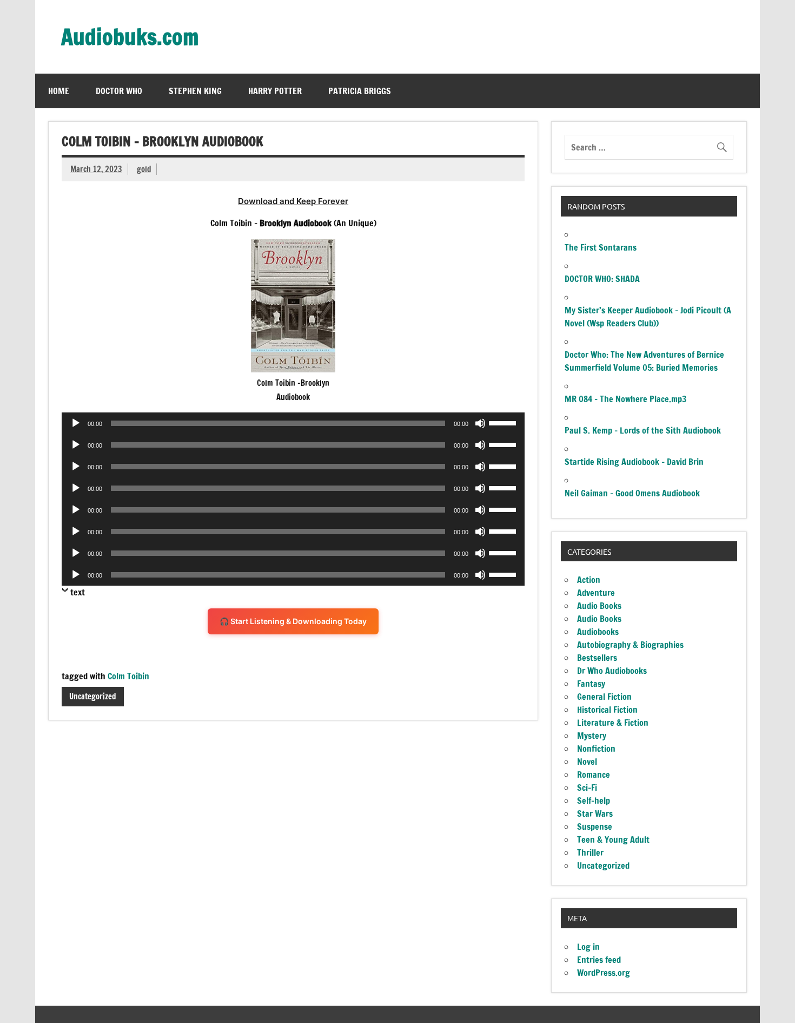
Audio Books (599, 606)
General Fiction (604, 697)
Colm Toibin (128, 676)
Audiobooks (598, 632)
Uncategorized (92, 696)
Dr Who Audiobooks (612, 671)
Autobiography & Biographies (630, 645)
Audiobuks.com (129, 36)
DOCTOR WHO (119, 91)
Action (588, 580)
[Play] (75, 423)
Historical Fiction (607, 710)
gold (144, 169)
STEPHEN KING (195, 91)
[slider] (504, 422)
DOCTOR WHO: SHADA (602, 279)
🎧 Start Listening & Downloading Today (293, 621)
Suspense (594, 826)
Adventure (596, 593)
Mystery (591, 736)
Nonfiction (596, 749)
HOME (58, 91)
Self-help (593, 800)
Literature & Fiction (612, 723)
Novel (587, 762)
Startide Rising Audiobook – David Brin (634, 462)
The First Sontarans (601, 247)
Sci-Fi (587, 788)
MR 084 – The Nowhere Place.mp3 (625, 399)
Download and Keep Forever (293, 201)
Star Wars (595, 813)
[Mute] (480, 423)
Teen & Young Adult (613, 839)
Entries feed (599, 960)
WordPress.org (603, 973)
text (77, 592)
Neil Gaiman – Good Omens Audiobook (632, 493)
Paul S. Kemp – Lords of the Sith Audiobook (643, 430)
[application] (293, 423)
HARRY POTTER (275, 91)
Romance (593, 775)
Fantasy (591, 684)
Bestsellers (597, 658)
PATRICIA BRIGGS (359, 91)
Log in (588, 947)
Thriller (590, 852)
